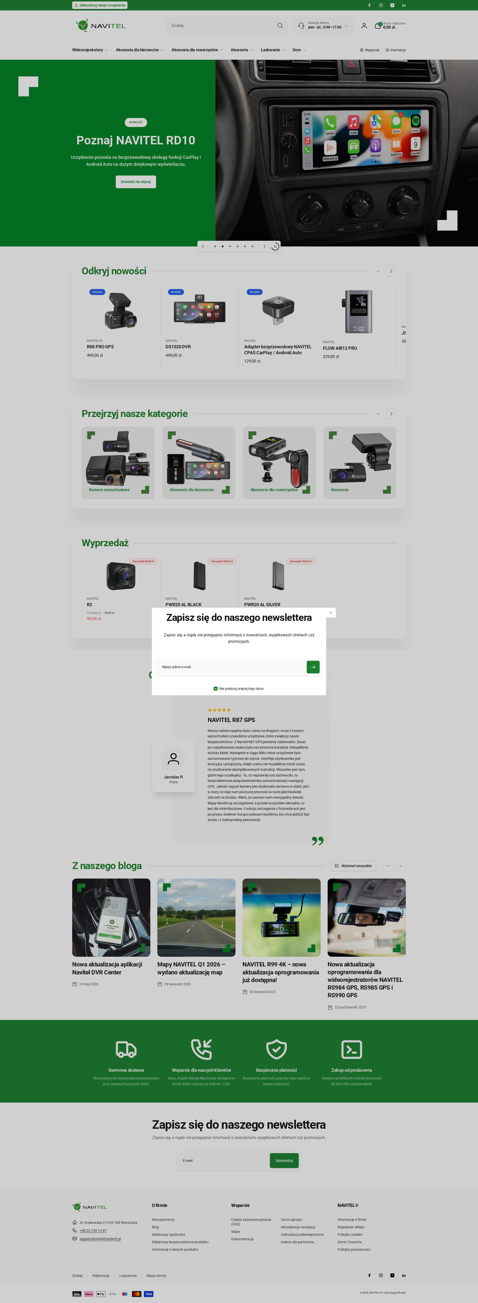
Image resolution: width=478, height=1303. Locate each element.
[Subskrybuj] (313, 667)
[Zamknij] (331, 613)
